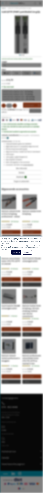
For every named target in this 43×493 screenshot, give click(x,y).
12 (35, 269)
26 (35, 221)
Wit (16, 73)
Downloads (21, 177)
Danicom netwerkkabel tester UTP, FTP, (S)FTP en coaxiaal (11, 261)
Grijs (26, 73)
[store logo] (16, 1)
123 (35, 366)
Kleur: (4, 69)
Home (3, 8)
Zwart (6, 73)
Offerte (33, 111)
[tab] (21, 169)
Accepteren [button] (16, 252)
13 (14, 366)
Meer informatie (21, 168)
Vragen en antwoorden (21, 181)
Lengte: (4, 62)
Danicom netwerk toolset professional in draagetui (11, 358)
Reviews (21, 173)
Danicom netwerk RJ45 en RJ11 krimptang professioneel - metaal (11, 214)
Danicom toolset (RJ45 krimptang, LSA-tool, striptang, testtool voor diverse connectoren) (31, 311)
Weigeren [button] (27, 252)
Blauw (36, 73)
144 (15, 221)
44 (14, 269)
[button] (20, 55)
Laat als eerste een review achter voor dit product (17, 59)
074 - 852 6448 (10, 407)
